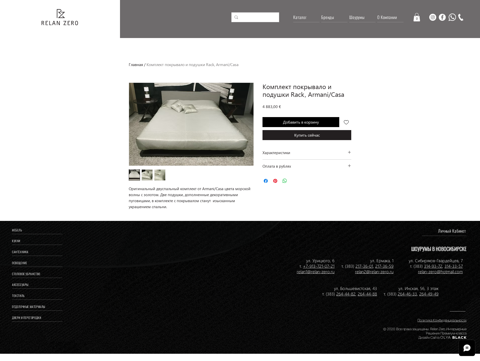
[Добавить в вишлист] (346, 122)
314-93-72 (433, 266)
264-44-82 (346, 293)
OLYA (445, 337)
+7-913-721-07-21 (318, 266)
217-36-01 (364, 266)
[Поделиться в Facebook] (266, 181)
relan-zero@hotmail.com (440, 271)
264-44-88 (367, 293)
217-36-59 (384, 266)
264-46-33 (407, 293)
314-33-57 (453, 266)
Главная (136, 64)
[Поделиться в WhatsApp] (285, 181)
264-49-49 (428, 293)
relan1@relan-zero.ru (315, 271)
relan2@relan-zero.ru (374, 271)
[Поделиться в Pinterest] (275, 181)
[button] (416, 17)
